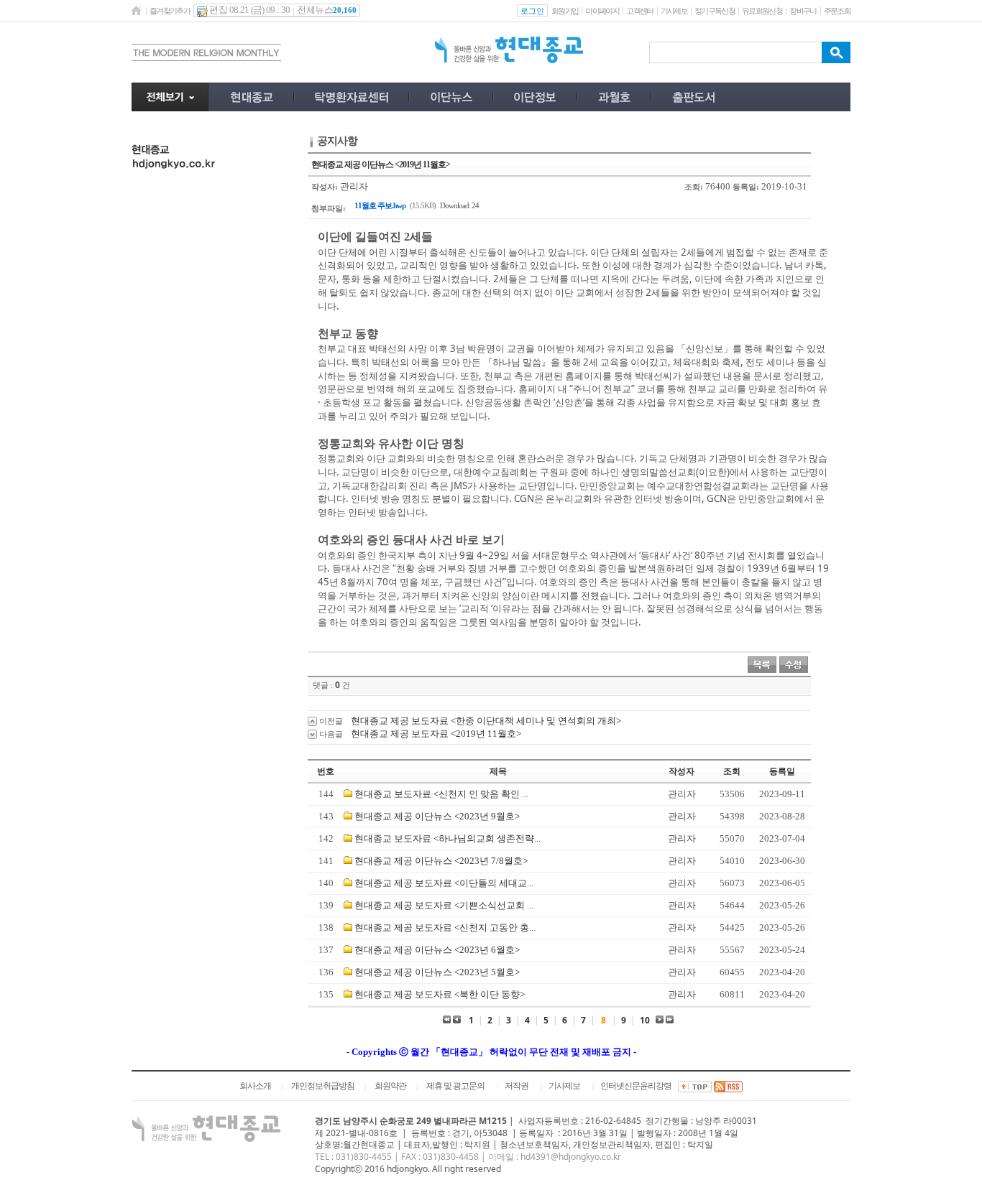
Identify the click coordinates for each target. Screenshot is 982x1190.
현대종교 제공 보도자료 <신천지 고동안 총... (445, 927)
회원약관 (390, 1086)
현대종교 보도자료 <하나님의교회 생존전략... (447, 838)
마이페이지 (602, 10)
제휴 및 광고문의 (455, 1086)
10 (645, 1020)
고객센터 (639, 10)
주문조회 (837, 10)
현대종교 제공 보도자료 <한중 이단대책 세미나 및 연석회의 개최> (486, 720)
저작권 (516, 1086)
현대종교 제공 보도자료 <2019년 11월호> (436, 733)
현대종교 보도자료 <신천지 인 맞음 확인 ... (441, 794)
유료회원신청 (762, 10)
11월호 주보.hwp (379, 205)
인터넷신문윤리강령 (635, 1086)
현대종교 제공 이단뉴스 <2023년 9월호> (437, 816)
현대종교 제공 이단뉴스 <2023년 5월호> (437, 972)
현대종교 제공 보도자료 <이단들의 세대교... (443, 883)
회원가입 (564, 10)
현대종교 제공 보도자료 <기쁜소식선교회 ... (443, 905)
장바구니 (802, 10)
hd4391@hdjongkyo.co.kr (570, 1157)
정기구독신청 (714, 10)
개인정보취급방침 (322, 1086)
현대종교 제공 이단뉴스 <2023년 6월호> (437, 949)
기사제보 (674, 10)
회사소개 (255, 1086)
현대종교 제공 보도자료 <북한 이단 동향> (439, 994)
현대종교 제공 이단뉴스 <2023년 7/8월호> (441, 860)
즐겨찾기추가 (170, 10)
